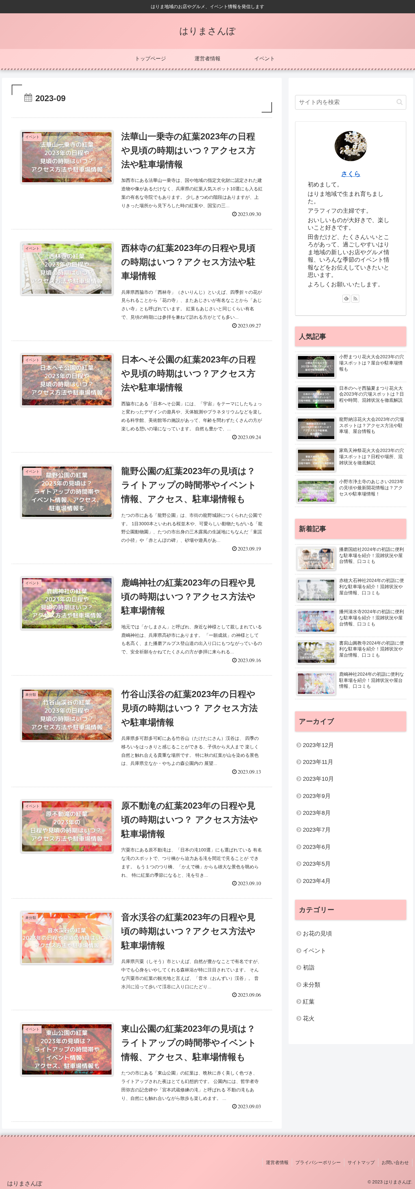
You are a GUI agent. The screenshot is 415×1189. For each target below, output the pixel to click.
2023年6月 (317, 847)
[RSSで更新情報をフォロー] (355, 299)
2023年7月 (317, 829)
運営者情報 (277, 1162)
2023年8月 (317, 813)
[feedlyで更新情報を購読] (346, 299)
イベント (314, 950)
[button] (399, 102)
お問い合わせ (395, 1162)
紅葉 (308, 1001)
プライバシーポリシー (318, 1162)
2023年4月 (317, 881)
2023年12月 (318, 745)
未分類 (311, 984)
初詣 (308, 967)
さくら (351, 173)
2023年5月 (317, 864)
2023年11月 (318, 762)
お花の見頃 (317, 933)
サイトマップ (361, 1162)
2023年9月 (317, 796)
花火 (308, 1018)
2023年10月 (318, 779)
